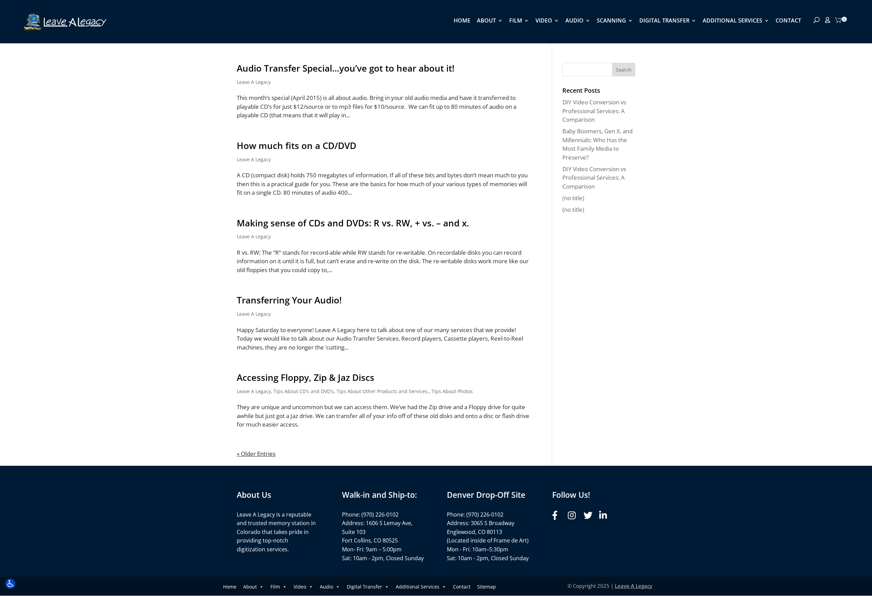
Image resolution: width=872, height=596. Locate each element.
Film (515, 21)
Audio (574, 21)
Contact (788, 21)
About (486, 21)
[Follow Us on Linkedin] (605, 515)
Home (462, 21)
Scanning (611, 21)
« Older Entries (256, 454)
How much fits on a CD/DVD (296, 145)
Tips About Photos (452, 391)
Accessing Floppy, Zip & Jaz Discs (305, 377)
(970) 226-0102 (380, 514)
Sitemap (486, 586)
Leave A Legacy (254, 82)
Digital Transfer (664, 21)
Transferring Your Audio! (289, 300)
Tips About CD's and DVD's (304, 391)
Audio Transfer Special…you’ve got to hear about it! (345, 68)
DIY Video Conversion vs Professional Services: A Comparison (594, 110)
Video (543, 21)
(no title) (573, 198)
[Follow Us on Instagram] (574, 515)
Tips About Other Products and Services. (383, 391)
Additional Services (732, 21)
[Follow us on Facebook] (558, 515)
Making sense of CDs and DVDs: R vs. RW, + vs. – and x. (353, 223)
